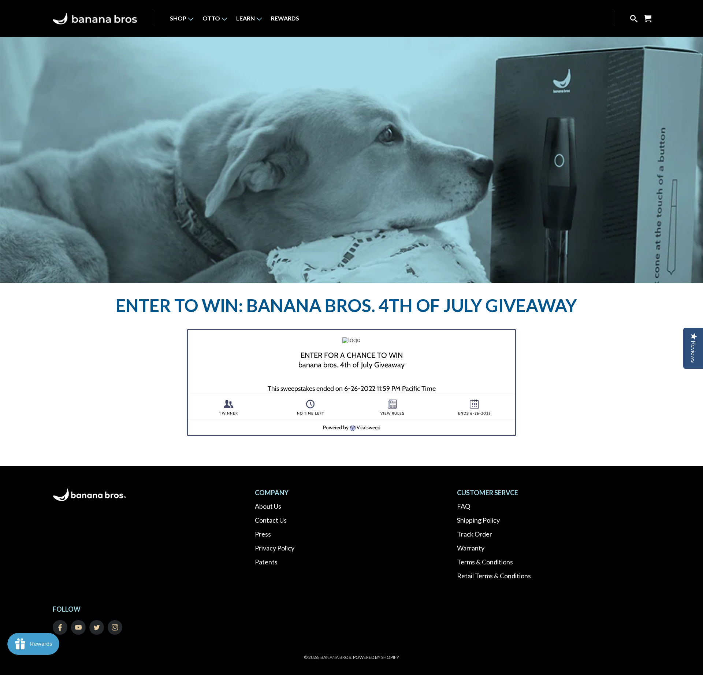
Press (263, 534)
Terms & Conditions (485, 562)
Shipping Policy (478, 520)
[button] (178, 18)
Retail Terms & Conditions (494, 576)
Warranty (470, 548)
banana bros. (336, 657)
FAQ (463, 506)
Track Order (474, 534)
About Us (268, 506)
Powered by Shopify (376, 657)
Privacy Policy (274, 548)
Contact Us (271, 520)
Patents (266, 562)
